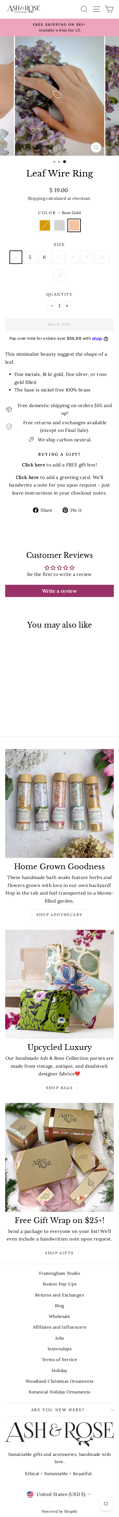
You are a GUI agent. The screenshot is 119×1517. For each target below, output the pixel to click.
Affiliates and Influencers (59, 1327)
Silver (59, 225)
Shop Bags (59, 1087)
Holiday (59, 1370)
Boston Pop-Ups (59, 1284)
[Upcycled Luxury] (59, 984)
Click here (27, 477)
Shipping (36, 198)
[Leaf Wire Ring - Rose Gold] (33, 714)
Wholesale (59, 1316)
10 (102, 257)
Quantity (59, 294)
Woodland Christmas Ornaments (60, 1381)
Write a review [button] (59, 591)
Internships (59, 1349)
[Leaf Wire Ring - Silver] (25, 714)
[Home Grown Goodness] (59, 803)
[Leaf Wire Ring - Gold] (18, 714)
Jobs (59, 1338)
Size (59, 244)
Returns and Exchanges (59, 1295)
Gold (45, 225)
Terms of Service (59, 1359)
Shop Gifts (59, 1253)
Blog (59, 1305)
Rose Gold (74, 225)
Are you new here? (58, 1409)
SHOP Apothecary (59, 914)
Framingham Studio (59, 1273)
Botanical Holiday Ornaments (59, 1392)
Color (59, 212)
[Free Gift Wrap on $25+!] (59, 1157)
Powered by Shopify (60, 1511)
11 (59, 275)
